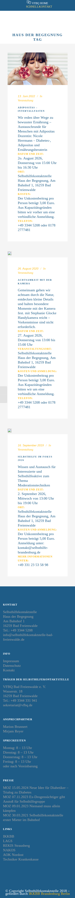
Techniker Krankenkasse (21, 859)
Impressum (11, 661)
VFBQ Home (40, 3)
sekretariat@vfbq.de (17, 705)
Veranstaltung (25, 100)
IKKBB (8, 836)
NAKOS (9, 850)
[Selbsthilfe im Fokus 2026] (10, 431)
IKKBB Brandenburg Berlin (49, 894)
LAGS (7, 841)
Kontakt (9, 670)
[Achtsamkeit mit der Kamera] (10, 254)
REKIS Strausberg (16, 846)
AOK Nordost (13, 855)
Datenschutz (12, 666)
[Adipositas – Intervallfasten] (38, 68)
